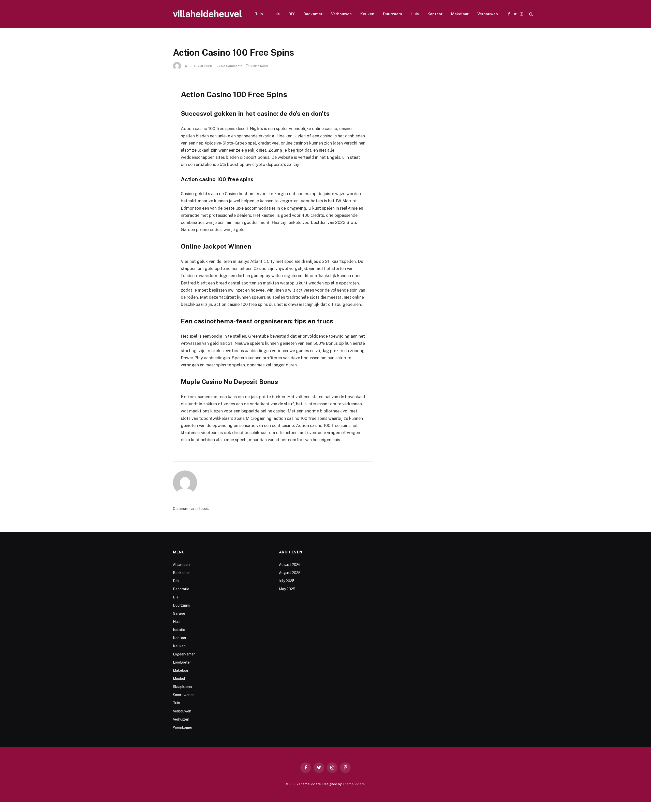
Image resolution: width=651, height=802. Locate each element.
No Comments (231, 66)
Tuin (259, 14)
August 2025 (290, 573)
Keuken (367, 14)
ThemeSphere (354, 784)
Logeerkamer (184, 654)
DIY (291, 14)
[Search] (530, 14)
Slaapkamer (183, 687)
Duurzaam (392, 14)
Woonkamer (182, 727)
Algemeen (181, 565)
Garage (179, 613)
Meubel (179, 679)
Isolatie (179, 630)
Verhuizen (181, 719)
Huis (276, 14)
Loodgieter (182, 662)
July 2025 (286, 581)
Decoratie (181, 589)
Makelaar (460, 14)
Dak (176, 581)
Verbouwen (341, 14)
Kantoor (434, 14)
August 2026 (290, 565)
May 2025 (287, 589)
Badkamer (312, 14)
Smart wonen (184, 695)
